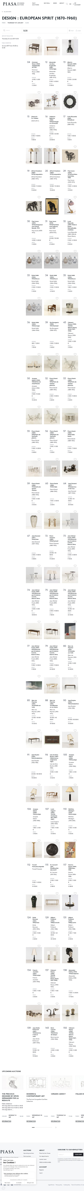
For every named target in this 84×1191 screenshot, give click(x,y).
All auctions (7, 11)
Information (6, 1121)
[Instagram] (8, 1184)
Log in (40, 1173)
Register (41, 1170)
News (55, 3)
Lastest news (42, 1159)
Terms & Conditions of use (77, 1184)
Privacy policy (59, 1184)
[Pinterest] (12, 1184)
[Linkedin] (5, 1184)
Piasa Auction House (44, 1153)
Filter (25, 30)
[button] (28, 1127)
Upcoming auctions (20, 4)
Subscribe (78, 1154)
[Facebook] (1, 1184)
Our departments (44, 1156)
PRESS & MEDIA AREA (45, 1162)
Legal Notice (51, 1184)
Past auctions (35, 4)
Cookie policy (66, 1184)
